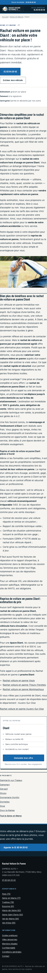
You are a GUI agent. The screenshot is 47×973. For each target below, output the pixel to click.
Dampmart (5, 785)
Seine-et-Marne (16, 17)
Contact (5, 956)
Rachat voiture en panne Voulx (19, 680)
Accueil (5, 17)
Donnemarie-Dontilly (9, 797)
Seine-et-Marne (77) (11, 898)
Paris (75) (6, 894)
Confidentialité (8, 948)
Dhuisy (3, 793)
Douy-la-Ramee (7, 810)
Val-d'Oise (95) (8, 923)
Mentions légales (9, 944)
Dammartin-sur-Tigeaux (11, 780)
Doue (2, 806)
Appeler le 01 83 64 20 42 (15, 847)
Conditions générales (11, 952)
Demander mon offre (23, 758)
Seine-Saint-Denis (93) (12, 914)
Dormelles (5, 802)
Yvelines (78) (8, 902)
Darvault (4, 789)
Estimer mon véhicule (13, 80)
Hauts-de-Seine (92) (11, 910)
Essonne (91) (8, 906)
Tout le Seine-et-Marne (11, 816)
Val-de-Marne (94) (10, 919)
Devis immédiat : (23, 2)
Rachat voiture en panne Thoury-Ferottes (24, 685)
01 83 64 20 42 (10, 71)
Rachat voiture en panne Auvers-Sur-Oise (22, 709)
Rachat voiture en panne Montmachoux (23, 689)
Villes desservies (9, 939)
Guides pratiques (9, 935)
